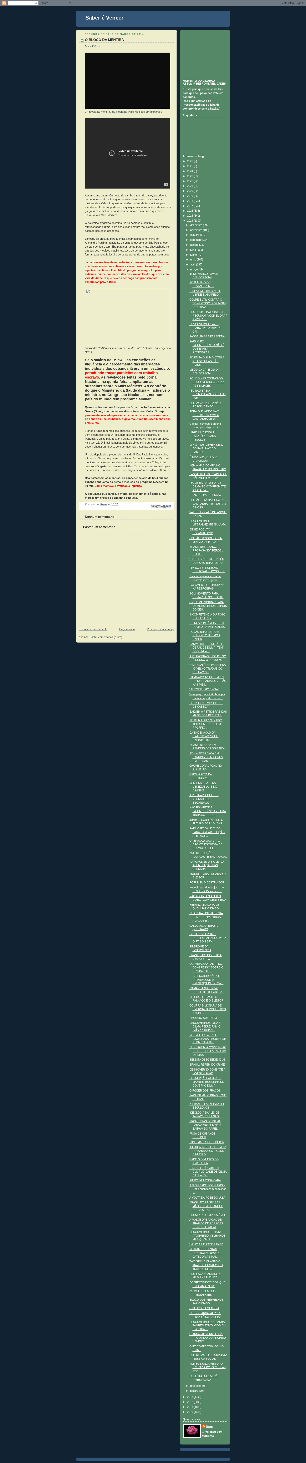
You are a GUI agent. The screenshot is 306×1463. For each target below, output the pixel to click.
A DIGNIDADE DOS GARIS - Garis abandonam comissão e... (207, 1189)
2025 (190, 166)
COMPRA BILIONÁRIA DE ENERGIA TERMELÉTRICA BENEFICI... (207, 1009)
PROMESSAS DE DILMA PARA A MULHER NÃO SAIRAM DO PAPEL (205, 1125)
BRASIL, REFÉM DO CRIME (207, 1064)
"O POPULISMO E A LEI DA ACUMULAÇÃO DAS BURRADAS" (206, 865)
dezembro (196, 225)
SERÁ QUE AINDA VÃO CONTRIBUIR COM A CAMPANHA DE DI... (204, 415)
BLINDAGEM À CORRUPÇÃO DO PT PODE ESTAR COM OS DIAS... (207, 1051)
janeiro (194, 1390)
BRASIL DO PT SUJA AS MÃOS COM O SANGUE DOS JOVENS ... (206, 1206)
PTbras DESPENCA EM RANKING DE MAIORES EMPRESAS (206, 757)
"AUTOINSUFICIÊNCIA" (204, 689)
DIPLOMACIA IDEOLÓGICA (206, 1142)
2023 (190, 176)
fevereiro (196, 1385)
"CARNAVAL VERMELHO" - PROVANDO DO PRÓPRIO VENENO (207, 1338)
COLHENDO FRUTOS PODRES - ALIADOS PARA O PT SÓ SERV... (207, 938)
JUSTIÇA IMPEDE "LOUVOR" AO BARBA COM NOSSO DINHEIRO (207, 1151)
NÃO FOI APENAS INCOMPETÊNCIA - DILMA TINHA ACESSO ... (207, 811)
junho (194, 254)
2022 (190, 181)
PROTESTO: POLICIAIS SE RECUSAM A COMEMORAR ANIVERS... (208, 316)
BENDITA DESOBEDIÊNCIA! (207, 1059)
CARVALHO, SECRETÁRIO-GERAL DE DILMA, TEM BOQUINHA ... (206, 648)
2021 (190, 186)
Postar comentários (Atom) (106, 637)
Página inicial (127, 629)
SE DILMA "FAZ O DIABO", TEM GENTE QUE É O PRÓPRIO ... (206, 724)
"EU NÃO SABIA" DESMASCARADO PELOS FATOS (207, 394)
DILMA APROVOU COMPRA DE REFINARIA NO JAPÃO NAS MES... (207, 681)
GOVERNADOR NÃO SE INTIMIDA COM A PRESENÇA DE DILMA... (206, 980)
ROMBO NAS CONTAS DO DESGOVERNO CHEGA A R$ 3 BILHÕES (207, 382)
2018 (190, 201)
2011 (190, 1407)
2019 (190, 196)
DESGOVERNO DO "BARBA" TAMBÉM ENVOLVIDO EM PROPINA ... (207, 1326)
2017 (190, 206)
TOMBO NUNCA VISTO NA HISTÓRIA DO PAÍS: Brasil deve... (207, 1367)
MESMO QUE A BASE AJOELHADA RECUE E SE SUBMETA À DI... (207, 1039)
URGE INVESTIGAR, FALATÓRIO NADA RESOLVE (202, 436)
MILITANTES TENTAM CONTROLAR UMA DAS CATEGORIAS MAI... (205, 1253)
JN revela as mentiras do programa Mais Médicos (115, 111)
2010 (190, 1412)
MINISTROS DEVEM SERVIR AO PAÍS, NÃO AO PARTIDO (207, 448)
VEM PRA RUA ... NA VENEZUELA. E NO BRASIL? (203, 787)
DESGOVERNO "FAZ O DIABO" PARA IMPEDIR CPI (205, 328)
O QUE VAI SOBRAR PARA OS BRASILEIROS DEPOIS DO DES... (208, 606)
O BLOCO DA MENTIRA (204, 1308)
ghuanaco (156, 111)
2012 (190, 1402)
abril (193, 264)
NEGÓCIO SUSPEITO (203, 1017)
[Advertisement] (203, 54)
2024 (190, 171)
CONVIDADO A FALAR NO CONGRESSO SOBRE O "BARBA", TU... (206, 967)
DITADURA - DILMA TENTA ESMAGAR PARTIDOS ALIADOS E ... (206, 917)
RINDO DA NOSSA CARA (205, 1180)
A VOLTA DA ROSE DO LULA (207, 1197)
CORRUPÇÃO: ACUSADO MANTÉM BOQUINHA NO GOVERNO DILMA (206, 1082)
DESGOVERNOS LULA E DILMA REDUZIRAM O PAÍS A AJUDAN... (205, 1026)
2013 (190, 1397)
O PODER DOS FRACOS (205, 1090)
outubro (195, 234)
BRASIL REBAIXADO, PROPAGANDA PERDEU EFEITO (206, 550)
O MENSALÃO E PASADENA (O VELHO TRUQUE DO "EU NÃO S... (207, 669)
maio (193, 259)
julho (193, 249)
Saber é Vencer (104, 18)
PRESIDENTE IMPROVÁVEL (207, 1215)
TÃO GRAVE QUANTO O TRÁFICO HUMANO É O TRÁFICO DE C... (206, 1265)
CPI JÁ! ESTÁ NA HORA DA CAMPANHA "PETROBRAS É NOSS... (207, 504)
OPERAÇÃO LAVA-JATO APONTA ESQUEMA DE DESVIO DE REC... (205, 844)
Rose (209, 1426)
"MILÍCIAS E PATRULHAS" (206, 1244)
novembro (196, 230)
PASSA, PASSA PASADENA (207, 336)
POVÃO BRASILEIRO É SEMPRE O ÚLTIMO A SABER (204, 635)
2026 (190, 161)
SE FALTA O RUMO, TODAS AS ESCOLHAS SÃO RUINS (207, 361)
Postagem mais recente (93, 629)
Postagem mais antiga (160, 629)
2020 (190, 191)
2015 (190, 215)
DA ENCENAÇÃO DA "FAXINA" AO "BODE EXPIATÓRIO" (204, 736)
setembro (196, 239)
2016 (190, 210)
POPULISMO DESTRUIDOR (206, 882)
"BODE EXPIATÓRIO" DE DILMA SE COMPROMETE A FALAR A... (207, 486)
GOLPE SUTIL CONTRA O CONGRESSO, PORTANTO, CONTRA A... (208, 303)
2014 (190, 220)
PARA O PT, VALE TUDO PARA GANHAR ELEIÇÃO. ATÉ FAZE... (207, 832)
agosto (194, 244)
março (194, 269)
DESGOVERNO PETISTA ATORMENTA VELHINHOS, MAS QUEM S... (207, 1236)
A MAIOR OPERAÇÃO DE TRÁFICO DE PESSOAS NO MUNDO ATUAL (206, 1223)
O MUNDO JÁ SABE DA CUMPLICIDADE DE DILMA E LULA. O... (208, 1172)
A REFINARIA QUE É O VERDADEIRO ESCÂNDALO (204, 799)
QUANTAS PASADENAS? (205, 495)
